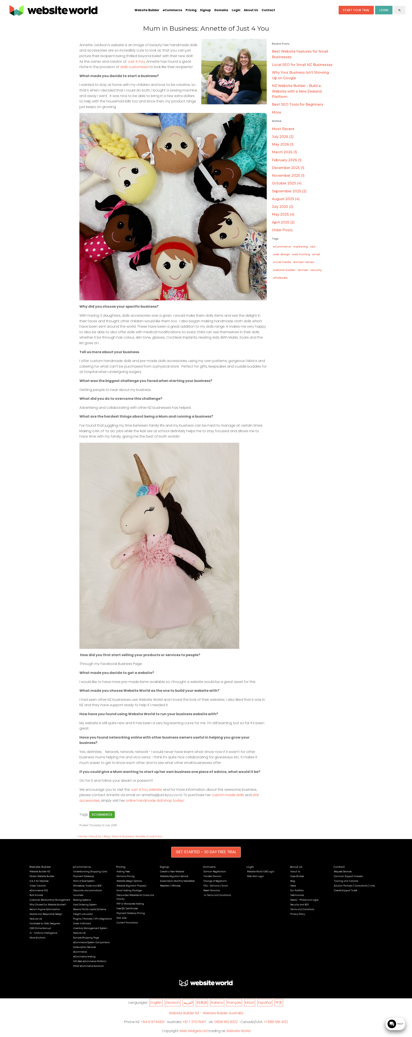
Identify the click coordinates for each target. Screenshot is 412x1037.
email (316, 254)
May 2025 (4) (283, 214)
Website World (238, 1030)
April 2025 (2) (283, 222)
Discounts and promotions (87, 890)
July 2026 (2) (283, 137)
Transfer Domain (212, 876)
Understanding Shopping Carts (90, 871)
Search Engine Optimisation (45, 909)
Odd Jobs (121, 918)
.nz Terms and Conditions (217, 895)
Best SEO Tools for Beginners (297, 104)
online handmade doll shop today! (155, 800)
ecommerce (102, 814)
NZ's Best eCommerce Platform (89, 961)
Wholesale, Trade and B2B (87, 885)
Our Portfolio (297, 890)
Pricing (191, 10)
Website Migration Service (174, 876)
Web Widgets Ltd (193, 1030)
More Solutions (37, 937)
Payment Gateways (83, 876)
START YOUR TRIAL (356, 10)
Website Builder (147, 10)
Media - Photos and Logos (304, 900)
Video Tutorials (38, 885)
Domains (221, 10)
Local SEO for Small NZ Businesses (302, 65)
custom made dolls (227, 794)
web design (281, 254)
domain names (303, 262)
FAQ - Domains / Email (215, 885)
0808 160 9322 (226, 1021)
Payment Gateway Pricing (131, 913)
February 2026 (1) (286, 160)
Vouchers (78, 895)
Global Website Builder (42, 876)
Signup (205, 10)
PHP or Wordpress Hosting (130, 903)
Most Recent (283, 129)
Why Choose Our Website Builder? (48, 904)
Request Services (342, 871)
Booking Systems (82, 900)
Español (264, 1002)
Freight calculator (83, 914)
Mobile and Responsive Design (46, 914)
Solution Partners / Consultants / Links (354, 885)
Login (236, 10)
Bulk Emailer (36, 895)
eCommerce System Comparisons (91, 942)
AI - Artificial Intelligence (43, 933)
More (276, 112)
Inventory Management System (90, 928)
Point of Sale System (84, 881)
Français (234, 1002)
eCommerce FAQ (39, 890)
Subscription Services (84, 947)
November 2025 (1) (288, 175)
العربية (188, 1002)
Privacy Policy (297, 914)
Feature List (36, 918)
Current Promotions (127, 922)
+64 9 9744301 (152, 1021)
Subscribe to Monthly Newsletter (177, 881)
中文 (278, 1002)
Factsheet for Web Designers (45, 923)
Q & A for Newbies (39, 881)
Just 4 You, (136, 61)
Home (83, 836)
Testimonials (297, 895)
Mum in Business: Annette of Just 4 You (137, 836)
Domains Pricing (126, 876)
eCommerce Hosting (84, 956)
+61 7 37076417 (194, 1021)
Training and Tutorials (346, 881)
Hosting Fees (123, 871)
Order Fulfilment (82, 923)
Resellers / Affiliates (170, 885)
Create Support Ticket (345, 890)
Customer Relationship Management (50, 900)
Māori (249, 1002)
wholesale (280, 277)
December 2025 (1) (288, 168)
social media (282, 262)
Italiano (217, 1002)
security (316, 270)
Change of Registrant (215, 881)
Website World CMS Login (260, 871)
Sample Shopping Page (86, 937)
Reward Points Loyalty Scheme (89, 909)
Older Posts (282, 230)
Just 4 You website (146, 789)
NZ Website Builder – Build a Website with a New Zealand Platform (297, 91)
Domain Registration (214, 871)
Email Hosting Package (129, 890)
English (156, 1002)
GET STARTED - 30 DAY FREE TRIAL (206, 852)
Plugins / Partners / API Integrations (92, 918)
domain (303, 270)
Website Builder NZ (40, 871)
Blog (107, 836)
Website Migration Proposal (131, 885)
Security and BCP (299, 904)
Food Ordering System (85, 904)
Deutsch (173, 1002)
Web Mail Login (255, 876)
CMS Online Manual (40, 928)
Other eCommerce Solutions (88, 966)
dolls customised (134, 66)
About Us (251, 10)
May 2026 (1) (283, 144)
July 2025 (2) (282, 207)
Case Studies (297, 876)
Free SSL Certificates (127, 908)
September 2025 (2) (289, 191)
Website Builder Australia (223, 1013)
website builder (284, 270)
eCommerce (172, 10)
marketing (300, 246)
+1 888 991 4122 (276, 1021)
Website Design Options (129, 881)
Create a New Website (172, 871)
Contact (268, 10)
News (293, 885)
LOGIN (383, 10)
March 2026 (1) (284, 152)
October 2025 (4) (286, 183)
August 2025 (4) (286, 199)
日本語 (202, 1002)
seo (312, 246)
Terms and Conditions (302, 909)
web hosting (301, 254)
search (399, 10)
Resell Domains (211, 890)
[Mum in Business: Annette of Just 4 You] (234, 103)
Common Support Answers (348, 876)
